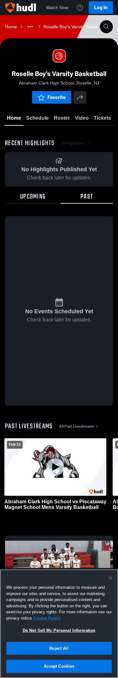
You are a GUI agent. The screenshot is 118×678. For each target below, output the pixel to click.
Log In (101, 7)
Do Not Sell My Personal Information (59, 630)
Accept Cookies (59, 666)
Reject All (58, 648)
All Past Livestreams (76, 426)
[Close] (110, 578)
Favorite (57, 97)
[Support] (80, 7)
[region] (59, 623)
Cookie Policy (46, 618)
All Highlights (73, 143)
